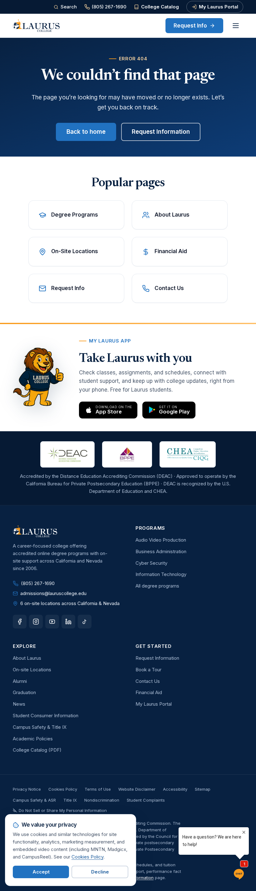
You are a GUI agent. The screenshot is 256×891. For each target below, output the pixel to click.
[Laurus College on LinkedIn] (68, 621)
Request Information (161, 131)
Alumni (20, 681)
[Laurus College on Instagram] (36, 621)
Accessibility (175, 789)
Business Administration (160, 551)
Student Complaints (146, 800)
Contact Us (147, 681)
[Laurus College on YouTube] (52, 621)
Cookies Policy (62, 789)
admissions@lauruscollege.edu (53, 593)
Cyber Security (151, 563)
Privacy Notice (27, 789)
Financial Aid (148, 692)
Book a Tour (148, 670)
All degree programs (157, 586)
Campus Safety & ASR (34, 800)
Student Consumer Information (45, 715)
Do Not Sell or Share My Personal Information (63, 810)
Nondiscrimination (101, 800)
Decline (100, 872)
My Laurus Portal (218, 7)
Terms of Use (98, 789)
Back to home (86, 131)
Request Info (190, 26)
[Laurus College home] (36, 25)
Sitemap (202, 789)
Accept (41, 872)
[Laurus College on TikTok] (84, 621)
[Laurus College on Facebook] (20, 621)
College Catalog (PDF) (37, 750)
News (19, 704)
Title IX (70, 800)
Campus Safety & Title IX (39, 727)
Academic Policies (33, 739)
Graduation (24, 692)
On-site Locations (32, 670)
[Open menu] (235, 25)
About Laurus (27, 658)
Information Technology (160, 574)
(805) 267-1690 (109, 7)
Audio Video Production (160, 540)
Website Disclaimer (136, 789)
